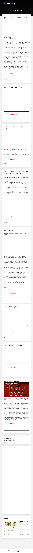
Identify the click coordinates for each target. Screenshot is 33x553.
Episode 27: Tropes (9, 230)
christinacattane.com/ (13, 218)
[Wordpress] (6, 79)
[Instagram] (5, 118)
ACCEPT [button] (18, 551)
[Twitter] (4, 118)
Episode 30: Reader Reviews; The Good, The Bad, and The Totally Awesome (16, 172)
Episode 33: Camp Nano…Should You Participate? (14, 127)
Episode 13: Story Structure (11, 381)
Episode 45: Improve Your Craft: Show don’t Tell (16, 18)
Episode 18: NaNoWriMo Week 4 (13, 345)
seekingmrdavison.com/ (13, 114)
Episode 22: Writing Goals (11, 307)
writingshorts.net (12, 294)
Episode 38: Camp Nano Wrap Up (13, 87)
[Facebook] (4, 79)
